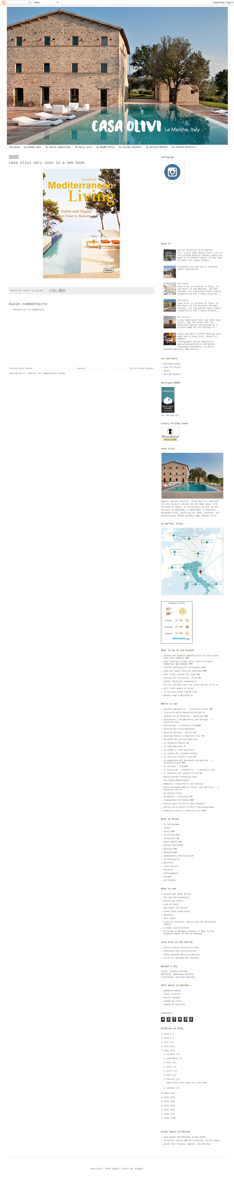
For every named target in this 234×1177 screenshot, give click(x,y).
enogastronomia (172, 991)
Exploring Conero (173, 901)
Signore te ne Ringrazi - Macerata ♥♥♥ (186, 716)
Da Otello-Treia (173, 793)
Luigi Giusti (171, 866)
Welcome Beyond (172, 374)
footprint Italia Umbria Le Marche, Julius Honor (192, 1140)
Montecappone (171, 873)
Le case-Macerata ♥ (174, 746)
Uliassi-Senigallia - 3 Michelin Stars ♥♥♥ (188, 709)
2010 (167, 1110)
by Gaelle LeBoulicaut (58, 147)
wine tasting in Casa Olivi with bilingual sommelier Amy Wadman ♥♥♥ (188, 663)
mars (170, 1075)
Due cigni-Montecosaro (176, 780)
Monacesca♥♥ (170, 852)
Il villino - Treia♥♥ (176, 766)
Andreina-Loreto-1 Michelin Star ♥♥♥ (185, 811)
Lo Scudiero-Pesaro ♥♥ (176, 743)
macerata (168, 915)
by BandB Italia (105, 147)
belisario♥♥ (170, 849)
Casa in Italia (172, 367)
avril (170, 1071)
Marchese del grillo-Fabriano (180, 739)
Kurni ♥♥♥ (169, 831)
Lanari (167, 828)
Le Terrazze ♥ (171, 859)
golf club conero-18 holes (179, 688)
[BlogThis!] (54, 290)
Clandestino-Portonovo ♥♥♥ (179, 800)
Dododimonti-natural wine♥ (179, 856)
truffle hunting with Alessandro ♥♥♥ (185, 667)
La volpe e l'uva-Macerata (179, 750)
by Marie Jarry (83, 147)
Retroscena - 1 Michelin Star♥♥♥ (182, 725)
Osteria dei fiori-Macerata (179, 729)
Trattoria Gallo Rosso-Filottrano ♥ (184, 712)
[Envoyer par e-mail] (51, 290)
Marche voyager (172, 998)
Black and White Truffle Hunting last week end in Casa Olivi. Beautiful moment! (199, 336)
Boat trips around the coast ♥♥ (182, 674)
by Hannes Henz (32, 147)
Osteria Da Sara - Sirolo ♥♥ (180, 732)
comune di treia (173, 1001)
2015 (167, 1050)
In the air (184, 317)
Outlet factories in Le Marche (195, 250)
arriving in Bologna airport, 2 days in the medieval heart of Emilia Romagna (189, 932)
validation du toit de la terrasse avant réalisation (197, 268)
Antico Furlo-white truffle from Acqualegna (189, 807)
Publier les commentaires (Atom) (46, 373)
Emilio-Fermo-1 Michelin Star (180, 777)
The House (14, 147)
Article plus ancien (141, 368)
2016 (167, 1046)
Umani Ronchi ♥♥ (173, 842)
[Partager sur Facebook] (60, 290)
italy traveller (173, 994)
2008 (167, 1118)
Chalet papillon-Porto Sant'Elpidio (184, 804)
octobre (171, 1054)
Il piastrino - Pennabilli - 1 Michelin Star (189, 770)
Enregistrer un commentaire (28, 310)
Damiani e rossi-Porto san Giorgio (183, 784)
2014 (167, 1093)
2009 (167, 1114)
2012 (167, 1101)
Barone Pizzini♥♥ (173, 845)
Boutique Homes (172, 364)
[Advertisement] (81, 339)
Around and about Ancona (177, 894)
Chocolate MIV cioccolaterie (180, 951)
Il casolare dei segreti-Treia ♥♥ (183, 773)
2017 (167, 1042)
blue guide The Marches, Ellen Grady (185, 1137)
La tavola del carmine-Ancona (180, 753)
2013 (167, 1097)
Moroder (168, 877)
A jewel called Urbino (176, 928)
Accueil (81, 368)
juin (170, 1067)
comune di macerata (174, 1004)
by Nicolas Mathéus (157, 147)
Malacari (168, 870)
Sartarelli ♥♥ (171, 838)
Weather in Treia (177, 603)
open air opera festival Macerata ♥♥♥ (185, 671)
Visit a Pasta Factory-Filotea (181, 947)
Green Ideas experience (177, 911)
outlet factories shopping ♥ (180, 681)
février (171, 1079)
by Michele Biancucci (184, 147)
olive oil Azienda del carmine (181, 958)
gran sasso (170, 918)
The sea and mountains (176, 897)
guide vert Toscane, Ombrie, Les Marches (187, 1144)
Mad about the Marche (176, 908)
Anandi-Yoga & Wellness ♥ (178, 695)
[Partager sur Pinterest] (64, 290)
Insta (167, 371)
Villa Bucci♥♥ (171, 835)
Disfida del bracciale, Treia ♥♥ (182, 678)
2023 (167, 1034)
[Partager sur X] (57, 290)
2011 (167, 1105)
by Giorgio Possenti (130, 147)
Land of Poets (171, 904)
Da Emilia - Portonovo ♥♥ (178, 797)
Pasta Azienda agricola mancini (182, 954)
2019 (167, 1038)
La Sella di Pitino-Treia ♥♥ (180, 757)
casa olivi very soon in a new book (186, 1083)
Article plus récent (21, 368)
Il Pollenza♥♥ (171, 824)
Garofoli (168, 863)
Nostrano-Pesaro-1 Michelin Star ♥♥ (184, 736)
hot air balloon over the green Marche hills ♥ (191, 685)
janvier (171, 1088)
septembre (172, 1058)
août (170, 1062)
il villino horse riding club (180, 692)
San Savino (170, 880)
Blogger (139, 1169)
